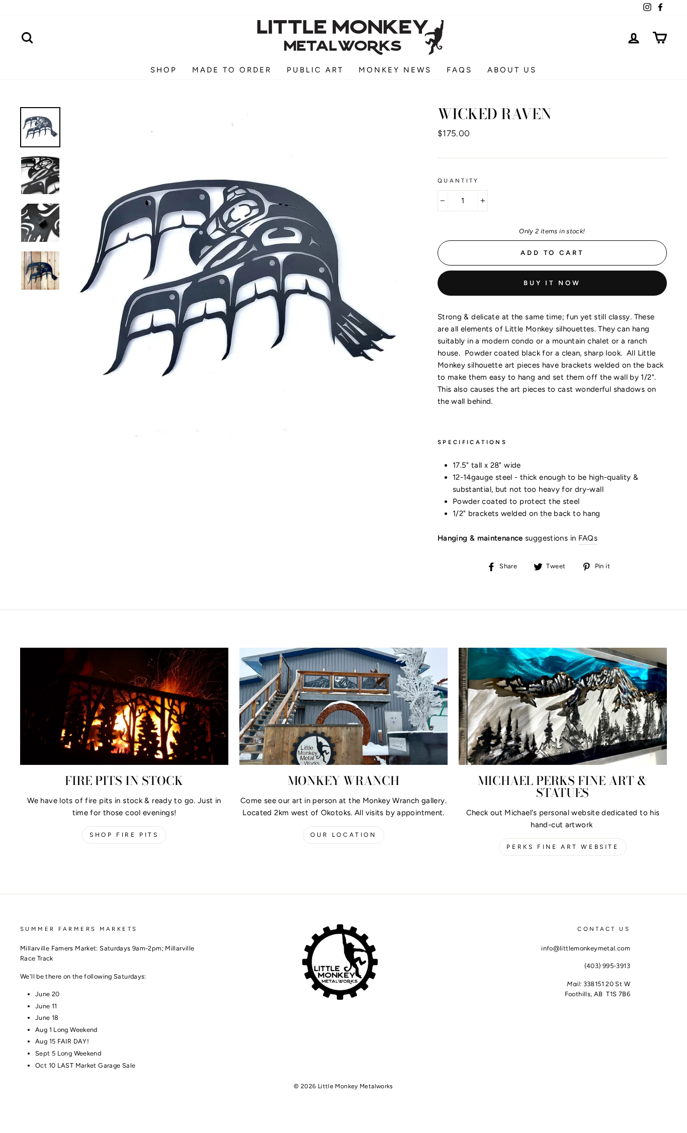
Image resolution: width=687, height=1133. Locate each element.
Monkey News (395, 69)
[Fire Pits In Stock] (124, 706)
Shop (163, 69)
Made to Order (232, 69)
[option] (236, 275)
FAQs (588, 538)
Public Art (315, 69)
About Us (512, 69)
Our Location (343, 834)
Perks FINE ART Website (562, 846)
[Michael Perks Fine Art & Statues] (563, 706)
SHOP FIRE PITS (124, 834)
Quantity (458, 180)
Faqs (459, 69)
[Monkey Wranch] (343, 706)
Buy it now (552, 283)
